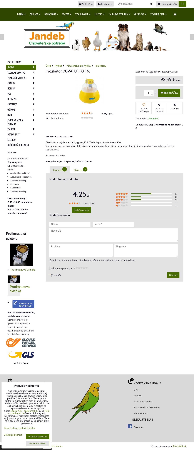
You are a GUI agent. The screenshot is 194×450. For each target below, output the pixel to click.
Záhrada (34, 14)
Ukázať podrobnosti (13, 435)
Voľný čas (139, 14)
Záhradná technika (118, 14)
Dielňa (20, 14)
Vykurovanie (81, 14)
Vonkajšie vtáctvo (16, 78)
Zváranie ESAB (157, 14)
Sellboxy (12, 140)
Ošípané (11, 109)
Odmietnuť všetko (37, 443)
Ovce (9, 115)
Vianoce (11, 129)
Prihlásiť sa (87, 3)
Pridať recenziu (81, 209)
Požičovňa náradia (143, 401)
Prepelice (12, 104)
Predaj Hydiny (14, 62)
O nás (137, 389)
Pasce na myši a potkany (15, 122)
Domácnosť (50, 14)
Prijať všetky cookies (37, 436)
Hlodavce (12, 99)
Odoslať (173, 275)
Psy (9, 94)
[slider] (87, 113)
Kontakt (138, 395)
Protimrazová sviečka (23, 269)
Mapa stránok (141, 413)
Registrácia (106, 3)
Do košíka (170, 93)
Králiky (11, 83)
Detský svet (13, 134)
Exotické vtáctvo (16, 72)
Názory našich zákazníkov (147, 407)
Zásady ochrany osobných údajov (19, 428)
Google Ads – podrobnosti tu (24, 410)
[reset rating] (74, 267)
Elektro (98, 14)
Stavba (65, 14)
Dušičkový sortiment (18, 145)
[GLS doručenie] (21, 354)
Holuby (11, 88)
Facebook (139, 427)
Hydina (10, 67)
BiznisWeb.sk (179, 446)
